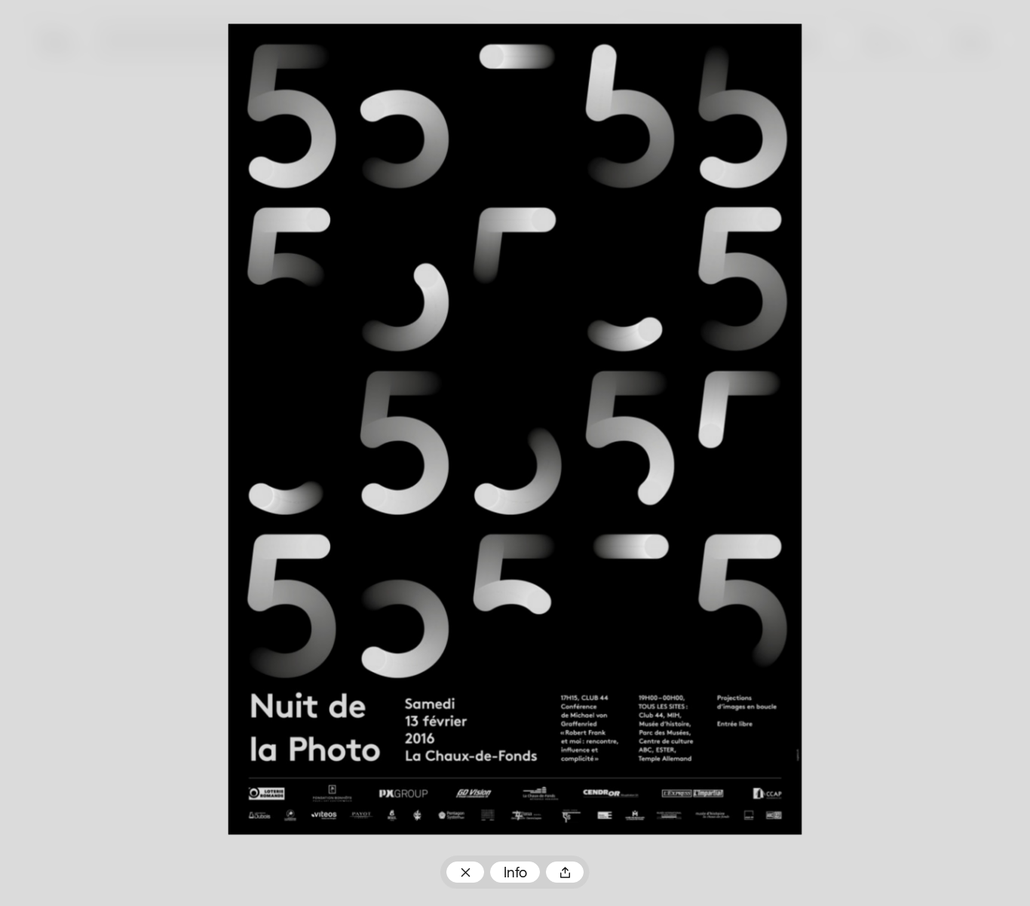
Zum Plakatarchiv (464, 872)
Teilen (564, 872)
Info (515, 873)
